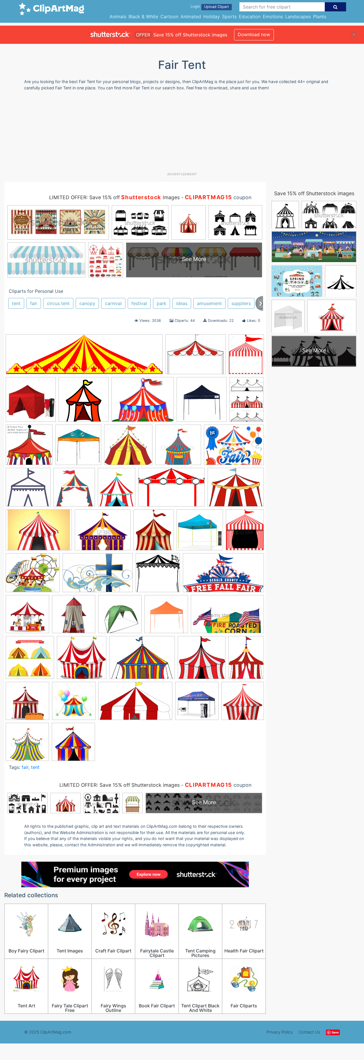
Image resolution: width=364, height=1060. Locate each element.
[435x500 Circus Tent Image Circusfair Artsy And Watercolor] (153, 532)
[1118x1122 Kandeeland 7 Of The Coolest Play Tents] (73, 616)
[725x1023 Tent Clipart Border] (247, 401)
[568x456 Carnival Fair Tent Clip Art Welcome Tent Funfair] (142, 402)
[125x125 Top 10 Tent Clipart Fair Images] (73, 703)
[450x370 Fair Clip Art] (32, 575)
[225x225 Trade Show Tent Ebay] (196, 703)
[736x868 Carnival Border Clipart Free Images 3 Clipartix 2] (116, 490)
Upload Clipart (216, 7)
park (161, 303)
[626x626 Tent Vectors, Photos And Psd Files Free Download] (30, 660)
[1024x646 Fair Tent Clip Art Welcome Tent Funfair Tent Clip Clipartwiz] (98, 575)
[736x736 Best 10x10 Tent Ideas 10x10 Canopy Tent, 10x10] (78, 447)
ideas (181, 303)
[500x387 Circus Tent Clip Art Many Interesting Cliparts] (236, 489)
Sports (229, 16)
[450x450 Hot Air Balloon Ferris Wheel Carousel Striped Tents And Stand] (27, 616)
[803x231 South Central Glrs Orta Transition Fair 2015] (84, 357)
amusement (209, 303)
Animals (117, 16)
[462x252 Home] (223, 575)
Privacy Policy (279, 1032)
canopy (87, 303)
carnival (113, 303)
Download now (254, 34)
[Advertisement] (182, 133)
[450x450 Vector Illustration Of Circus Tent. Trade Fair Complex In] (243, 703)
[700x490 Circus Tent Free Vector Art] (39, 533)
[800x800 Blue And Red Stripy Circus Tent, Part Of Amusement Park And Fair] (178, 447)
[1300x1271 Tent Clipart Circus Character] (81, 660)
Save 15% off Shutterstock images (314, 193)
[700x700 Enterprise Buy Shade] (200, 532)
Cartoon (169, 16)
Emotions (273, 16)
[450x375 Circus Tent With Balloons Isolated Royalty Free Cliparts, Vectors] (102, 533)
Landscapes (298, 16)
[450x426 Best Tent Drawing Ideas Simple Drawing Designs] (128, 447)
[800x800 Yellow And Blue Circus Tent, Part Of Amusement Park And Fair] (27, 744)
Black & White (143, 16)
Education (249, 16)
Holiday (211, 16)
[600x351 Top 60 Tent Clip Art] (135, 703)
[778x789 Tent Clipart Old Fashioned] (201, 660)
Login (195, 6)
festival (139, 303)
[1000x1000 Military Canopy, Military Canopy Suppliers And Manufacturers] (166, 616)
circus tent (58, 303)
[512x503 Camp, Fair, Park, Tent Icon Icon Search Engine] (28, 490)
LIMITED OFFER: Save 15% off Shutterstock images (119, 785)
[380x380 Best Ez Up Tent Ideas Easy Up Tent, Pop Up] (30, 402)
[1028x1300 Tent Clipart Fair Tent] (246, 356)
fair (33, 303)
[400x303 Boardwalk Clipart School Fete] (234, 447)
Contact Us (309, 1032)
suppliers (241, 303)
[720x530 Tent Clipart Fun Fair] (142, 660)
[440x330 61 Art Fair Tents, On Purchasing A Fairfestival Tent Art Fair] (196, 357)
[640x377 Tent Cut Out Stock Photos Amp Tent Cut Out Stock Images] (227, 616)
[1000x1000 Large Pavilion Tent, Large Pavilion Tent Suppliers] (201, 402)
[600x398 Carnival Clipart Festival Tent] (171, 490)
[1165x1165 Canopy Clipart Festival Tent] (83, 402)
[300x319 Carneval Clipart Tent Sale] (74, 490)
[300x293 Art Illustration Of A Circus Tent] (29, 447)
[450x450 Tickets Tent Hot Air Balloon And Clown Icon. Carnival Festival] (27, 703)
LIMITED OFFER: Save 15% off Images (114, 197)
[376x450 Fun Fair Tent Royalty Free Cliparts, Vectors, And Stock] (245, 532)
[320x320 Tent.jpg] (73, 744)
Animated (191, 16)
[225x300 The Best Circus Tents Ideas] (246, 659)
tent (16, 303)
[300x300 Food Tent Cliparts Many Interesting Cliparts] (158, 575)
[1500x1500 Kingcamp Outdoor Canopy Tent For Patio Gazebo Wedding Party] (119, 616)
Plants (319, 16)
